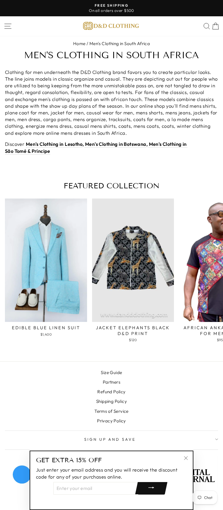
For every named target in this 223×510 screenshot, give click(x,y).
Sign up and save (110, 439)
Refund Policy (111, 391)
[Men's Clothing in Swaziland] (84, 144)
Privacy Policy (111, 421)
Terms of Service (111, 411)
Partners (111, 382)
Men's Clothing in (104, 144)
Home (79, 43)
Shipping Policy (111, 401)
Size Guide (111, 372)
